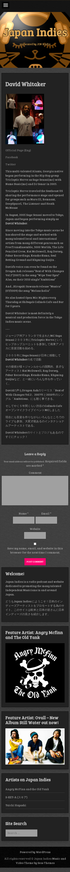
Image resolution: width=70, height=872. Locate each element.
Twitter (10, 164)
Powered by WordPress (35, 852)
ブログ (45, 432)
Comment (35, 472)
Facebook (11, 157)
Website (35, 529)
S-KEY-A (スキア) (16, 797)
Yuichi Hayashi (15, 805)
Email (46, 513)
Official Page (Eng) (18, 150)
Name (24, 513)
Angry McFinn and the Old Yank (27, 789)
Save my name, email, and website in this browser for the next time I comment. (35, 550)
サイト (34, 432)
